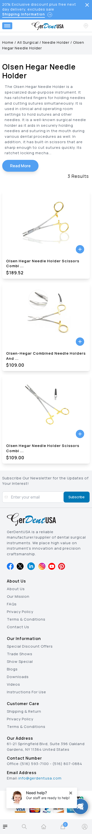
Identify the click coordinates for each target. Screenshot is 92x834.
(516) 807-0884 (67, 763)
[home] (44, 827)
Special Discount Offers (30, 646)
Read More (20, 165)
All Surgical (28, 42)
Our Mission (18, 596)
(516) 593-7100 (34, 763)
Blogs (12, 669)
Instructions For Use (26, 692)
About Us (16, 589)
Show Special (20, 661)
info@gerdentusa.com (40, 778)
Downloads (18, 677)
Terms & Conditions (26, 619)
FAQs (12, 604)
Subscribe (76, 497)
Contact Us (18, 627)
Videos (13, 684)
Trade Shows (19, 654)
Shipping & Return (24, 711)
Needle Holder (55, 42)
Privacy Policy (20, 611)
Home (7, 42)
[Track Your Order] (86, 26)
